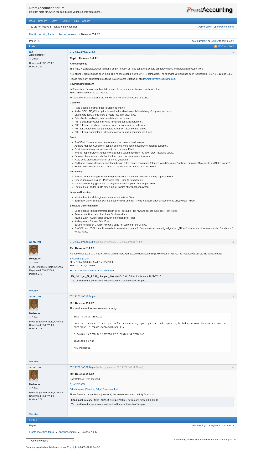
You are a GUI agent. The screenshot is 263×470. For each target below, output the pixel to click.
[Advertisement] (131, 458)
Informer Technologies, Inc (223, 439)
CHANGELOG (77, 384)
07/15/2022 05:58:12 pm (82, 241)
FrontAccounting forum (46, 8)
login (204, 41)
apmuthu (35, 241)
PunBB (190, 439)
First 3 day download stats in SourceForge (92, 270)
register (215, 41)
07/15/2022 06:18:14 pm (82, 296)
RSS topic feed (226, 46)
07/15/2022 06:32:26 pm (82, 367)
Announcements (68, 34)
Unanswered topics (224, 26)
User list (42, 21)
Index (32, 21)
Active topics (205, 26)
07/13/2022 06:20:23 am (82, 51)
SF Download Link (79, 258)
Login (76, 21)
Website (86, 21)
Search (53, 21)
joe (31, 51)
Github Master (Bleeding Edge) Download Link (94, 389)
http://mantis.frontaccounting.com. (158, 79)
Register (65, 21)
